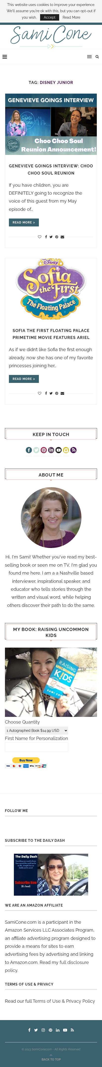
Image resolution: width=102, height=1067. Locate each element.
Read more (22, 222)
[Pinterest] (44, 451)
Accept (49, 17)
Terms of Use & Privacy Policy (64, 1001)
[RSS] (73, 451)
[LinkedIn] (51, 451)
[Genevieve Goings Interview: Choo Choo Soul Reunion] (51, 124)
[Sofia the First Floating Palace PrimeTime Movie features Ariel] (51, 289)
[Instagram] (66, 451)
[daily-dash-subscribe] (51, 875)
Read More (71, 17)
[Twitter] (36, 451)
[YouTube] (58, 451)
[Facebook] (29, 451)
